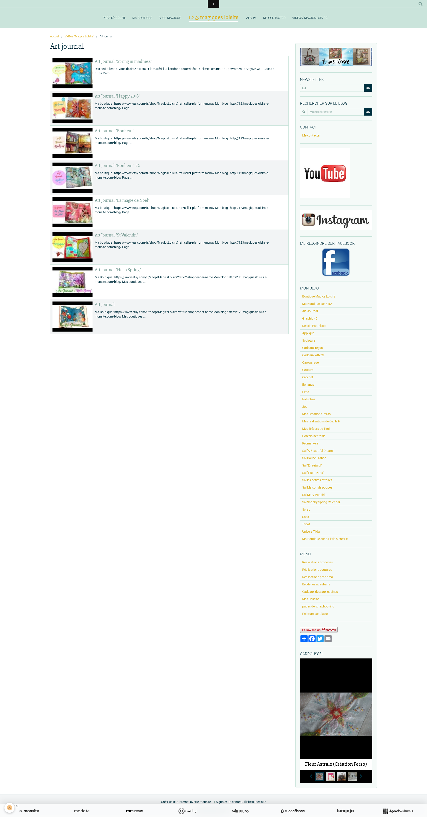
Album (251, 18)
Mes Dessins (310, 599)
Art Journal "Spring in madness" (123, 61)
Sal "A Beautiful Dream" (317, 450)
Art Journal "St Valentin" (116, 235)
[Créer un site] (29, 811)
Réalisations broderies (317, 562)
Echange (308, 384)
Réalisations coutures (317, 569)
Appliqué (308, 333)
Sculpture (308, 340)
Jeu (304, 406)
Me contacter (274, 18)
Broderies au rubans (316, 584)
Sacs (305, 517)
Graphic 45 (309, 318)
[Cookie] (9, 808)
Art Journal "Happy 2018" (117, 96)
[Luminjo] (345, 811)
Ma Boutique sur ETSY (317, 304)
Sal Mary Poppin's (314, 495)
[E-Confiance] (292, 811)
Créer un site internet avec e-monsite (186, 802)
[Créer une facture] (240, 811)
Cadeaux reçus (312, 348)
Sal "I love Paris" (313, 473)
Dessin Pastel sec (314, 326)
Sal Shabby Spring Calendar (321, 502)
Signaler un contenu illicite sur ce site (241, 802)
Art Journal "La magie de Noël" (122, 200)
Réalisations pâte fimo (317, 577)
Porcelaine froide (313, 436)
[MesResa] (134, 811)
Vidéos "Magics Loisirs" (310, 18)
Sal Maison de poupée (317, 487)
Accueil (54, 36)
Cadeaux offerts (313, 355)
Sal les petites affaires (317, 480)
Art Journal (105, 304)
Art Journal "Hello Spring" (118, 270)
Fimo (305, 392)
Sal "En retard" (312, 465)
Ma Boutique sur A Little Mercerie (325, 539)
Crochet (307, 377)
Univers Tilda (311, 531)
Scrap (306, 509)
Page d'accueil (114, 18)
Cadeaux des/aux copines (320, 591)
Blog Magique (170, 18)
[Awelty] (187, 811)
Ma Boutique (142, 18)
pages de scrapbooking (318, 606)
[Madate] (82, 811)
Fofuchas (308, 399)
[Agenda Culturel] (398, 811)
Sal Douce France (314, 458)
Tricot (306, 524)
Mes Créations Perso (316, 414)
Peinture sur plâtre (315, 613)
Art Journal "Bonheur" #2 (117, 165)
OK (368, 88)
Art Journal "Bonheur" (114, 131)
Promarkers (310, 443)
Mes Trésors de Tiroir (316, 428)
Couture (307, 370)
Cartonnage (310, 362)
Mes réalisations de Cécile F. (321, 421)
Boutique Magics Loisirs (318, 296)
